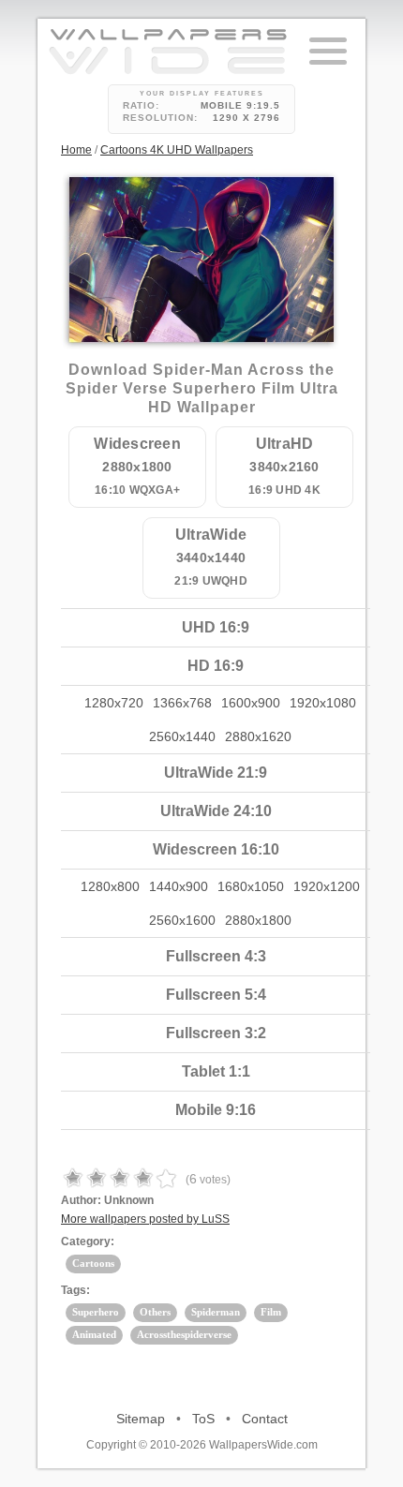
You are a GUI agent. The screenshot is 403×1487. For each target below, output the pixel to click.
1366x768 (182, 702)
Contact (265, 1418)
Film (271, 1311)
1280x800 (110, 886)
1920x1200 (326, 886)
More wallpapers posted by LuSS (145, 1219)
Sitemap (140, 1418)
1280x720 (113, 702)
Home (76, 149)
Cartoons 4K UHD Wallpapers (176, 149)
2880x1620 (258, 736)
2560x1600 (182, 920)
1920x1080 (323, 702)
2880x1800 (258, 920)
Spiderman (215, 1311)
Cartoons (93, 1263)
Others (155, 1311)
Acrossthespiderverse (184, 1334)
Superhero (95, 1311)
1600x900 (250, 702)
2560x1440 (182, 736)
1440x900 (178, 886)
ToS (203, 1418)
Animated (94, 1334)
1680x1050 (250, 886)
